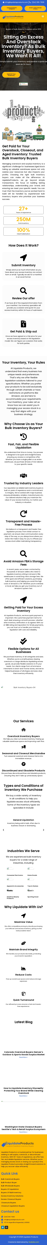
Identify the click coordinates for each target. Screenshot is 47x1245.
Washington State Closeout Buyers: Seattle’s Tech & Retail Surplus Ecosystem (24, 1128)
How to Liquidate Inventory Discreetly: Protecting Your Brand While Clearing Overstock (23, 1090)
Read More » (23, 1057)
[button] (43, 16)
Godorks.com (34, 1242)
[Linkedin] (2, 1227)
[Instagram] (6, 1227)
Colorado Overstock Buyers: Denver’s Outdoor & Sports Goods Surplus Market (24, 1053)
